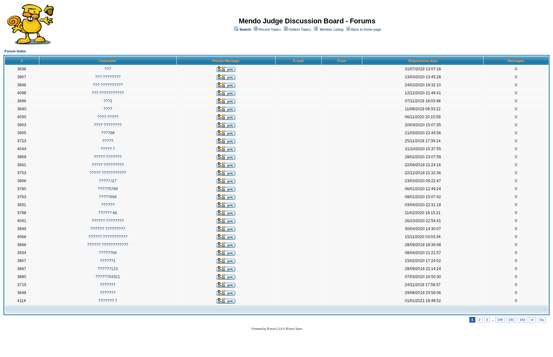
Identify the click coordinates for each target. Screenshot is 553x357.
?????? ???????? (108, 221)
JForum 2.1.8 (274, 328)
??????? (108, 293)
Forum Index (15, 51)
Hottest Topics (300, 29)
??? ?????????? (108, 85)
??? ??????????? (108, 93)
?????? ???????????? (107, 245)
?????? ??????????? (107, 237)
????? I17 (107, 181)
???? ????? (107, 117)
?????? (108, 205)
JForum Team (293, 328)
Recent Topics (270, 29)
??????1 (108, 261)
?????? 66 (107, 213)
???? (107, 109)
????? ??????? (108, 157)
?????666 (108, 197)
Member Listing (331, 29)
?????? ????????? (108, 229)
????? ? (107, 149)
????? (107, 141)
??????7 (108, 285)
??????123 (108, 269)
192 (522, 320)
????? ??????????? (107, 173)
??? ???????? (108, 77)
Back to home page (366, 29)
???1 (107, 101)
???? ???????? (108, 125)
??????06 (108, 253)
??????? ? (107, 301)
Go (542, 320)
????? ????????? (108, 165)
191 (511, 320)
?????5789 (108, 189)
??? (107, 69)
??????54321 (107, 277)
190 (500, 320)
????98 (108, 133)
